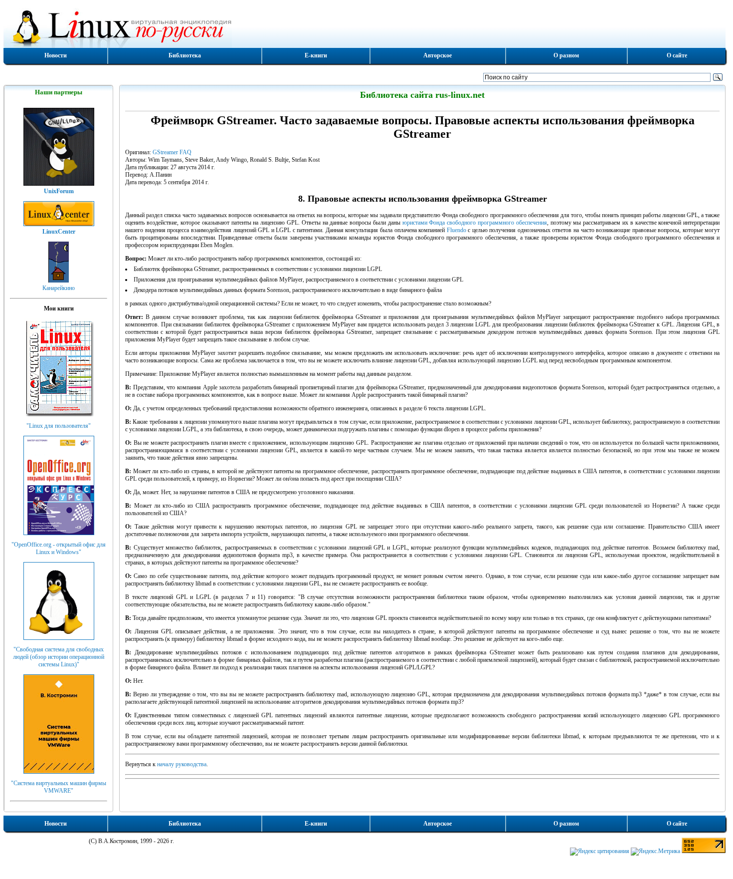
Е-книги (316, 55)
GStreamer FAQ (172, 152)
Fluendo (456, 230)
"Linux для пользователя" (58, 425)
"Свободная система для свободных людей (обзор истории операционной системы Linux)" (58, 657)
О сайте (677, 55)
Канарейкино (58, 288)
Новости (55, 55)
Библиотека (185, 55)
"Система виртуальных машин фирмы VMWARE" (58, 787)
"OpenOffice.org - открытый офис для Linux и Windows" (58, 548)
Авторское (437, 55)
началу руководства (181, 764)
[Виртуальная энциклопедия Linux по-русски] (364, 27)
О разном (566, 55)
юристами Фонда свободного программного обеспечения (474, 222)
